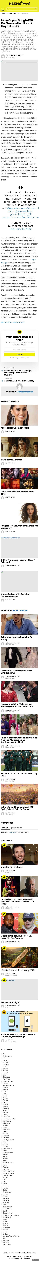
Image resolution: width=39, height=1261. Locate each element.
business (6, 1064)
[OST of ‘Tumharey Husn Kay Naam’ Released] (19, 547)
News (5, 1165)
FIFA (4, 1092)
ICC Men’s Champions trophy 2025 (17, 970)
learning (5, 1133)
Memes (5, 1144)
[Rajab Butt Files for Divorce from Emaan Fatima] (19, 657)
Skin (4, 1205)
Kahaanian (6, 1129)
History (5, 1112)
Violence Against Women (11, 1236)
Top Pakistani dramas (11, 459)
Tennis (5, 1219)
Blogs (5, 1060)
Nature (5, 1159)
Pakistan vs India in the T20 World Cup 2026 (19, 774)
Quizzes (6, 1186)
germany (6, 1108)
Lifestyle (6, 1135)
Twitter (5, 1230)
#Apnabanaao (16, 208)
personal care (7, 1175)
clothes (5, 1069)
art (4, 1058)
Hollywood (6, 1117)
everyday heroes (8, 1085)
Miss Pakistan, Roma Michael (15, 427)
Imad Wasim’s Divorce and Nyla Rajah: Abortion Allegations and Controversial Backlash (19, 740)
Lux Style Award (8, 1140)
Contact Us (17, 1256)
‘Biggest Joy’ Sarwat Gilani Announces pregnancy (19, 526)
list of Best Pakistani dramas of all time (17, 492)
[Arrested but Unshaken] (19, 854)
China (5, 1066)
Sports (5, 1211)
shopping (6, 1198)
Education (6, 1077)
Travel (5, 1221)
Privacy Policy (27, 1256)
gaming (5, 1106)
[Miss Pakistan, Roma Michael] (19, 415)
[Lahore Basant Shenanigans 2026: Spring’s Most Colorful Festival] (19, 794)
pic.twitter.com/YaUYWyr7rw (20, 217)
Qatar (5, 1184)
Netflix (5, 1161)
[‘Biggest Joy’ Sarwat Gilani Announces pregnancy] (19, 513)
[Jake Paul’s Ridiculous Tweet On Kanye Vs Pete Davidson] (19, 923)
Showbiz (6, 1202)
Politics (5, 1177)
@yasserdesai (24, 211)
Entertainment (20, 610)
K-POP (5, 1127)
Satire (5, 1190)
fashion (5, 1087)
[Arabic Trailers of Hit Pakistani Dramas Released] (19, 581)
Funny (5, 1102)
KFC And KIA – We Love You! (12, 322)
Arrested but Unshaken (12, 867)
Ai (3, 1054)
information (7, 1123)
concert (5, 1071)
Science (5, 1194)
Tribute (5, 1225)
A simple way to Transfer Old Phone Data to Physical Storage (18, 1035)
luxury (5, 1142)
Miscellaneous (7, 1148)
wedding (6, 1242)
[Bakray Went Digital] (19, 989)
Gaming (5, 1104)
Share (3, 62)
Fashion (5, 1089)
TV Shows (6, 1228)
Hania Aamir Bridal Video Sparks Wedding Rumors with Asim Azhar (17, 705)
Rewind (5, 1188)
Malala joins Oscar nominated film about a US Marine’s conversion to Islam (17, 901)
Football (5, 1100)
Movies (5, 1154)
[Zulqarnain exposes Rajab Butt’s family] (19, 624)
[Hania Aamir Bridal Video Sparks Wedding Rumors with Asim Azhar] (19, 691)
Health (5, 1110)
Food (4, 1096)
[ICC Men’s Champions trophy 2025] (19, 957)
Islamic (5, 1125)
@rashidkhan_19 (20, 214)
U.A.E (5, 1232)
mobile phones (8, 1152)
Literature (6, 1138)
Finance (5, 1094)
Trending (4, 845)
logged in (13, 832)
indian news (7, 1121)
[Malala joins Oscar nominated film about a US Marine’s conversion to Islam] (19, 886)
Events (5, 1083)
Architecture (7, 1056)
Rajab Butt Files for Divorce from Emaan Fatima (16, 671)
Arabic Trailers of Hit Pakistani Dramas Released (15, 595)
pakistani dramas (8, 1171)
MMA (5, 1150)
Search (35, 9)
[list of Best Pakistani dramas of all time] (19, 478)
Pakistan (6, 1167)
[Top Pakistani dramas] (19, 447)
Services (27, 1258)
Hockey (5, 1115)
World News (7, 1244)
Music (5, 1156)
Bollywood (6, 1062)
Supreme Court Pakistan (11, 1215)
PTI (4, 1182)
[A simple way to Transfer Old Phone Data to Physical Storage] (19, 1021)
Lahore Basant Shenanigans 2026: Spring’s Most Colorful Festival (17, 808)
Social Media (7, 1209)
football (5, 1098)
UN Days (6, 1234)
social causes (7, 1207)
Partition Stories (8, 1173)
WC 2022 (6, 1240)
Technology (7, 1217)
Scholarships (7, 1192)
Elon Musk (6, 1079)
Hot (4, 1012)
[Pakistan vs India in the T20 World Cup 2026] (19, 760)
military (5, 1146)
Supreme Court (8, 1213)
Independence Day (9, 1119)
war (4, 1238)
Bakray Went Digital (10, 1002)
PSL (4, 1179)
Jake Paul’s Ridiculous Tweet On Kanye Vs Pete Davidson (16, 936)
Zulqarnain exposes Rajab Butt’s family (16, 638)
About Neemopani (15, 1258)
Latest (5, 1131)
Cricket (5, 1073)
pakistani (6, 1169)
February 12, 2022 (20, 229)
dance (5, 1075)
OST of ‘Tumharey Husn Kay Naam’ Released (18, 561)
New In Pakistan (8, 1163)
